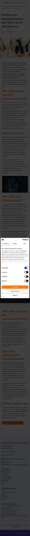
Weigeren (15, 295)
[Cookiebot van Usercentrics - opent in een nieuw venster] (22, 240)
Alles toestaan (15, 287)
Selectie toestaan (15, 291)
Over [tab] (24, 243)
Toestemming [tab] (5, 243)
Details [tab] (15, 243)
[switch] (26, 272)
